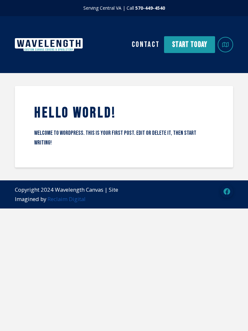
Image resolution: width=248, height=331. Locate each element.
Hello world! (75, 113)
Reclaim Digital (66, 199)
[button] (225, 44)
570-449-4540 (150, 8)
